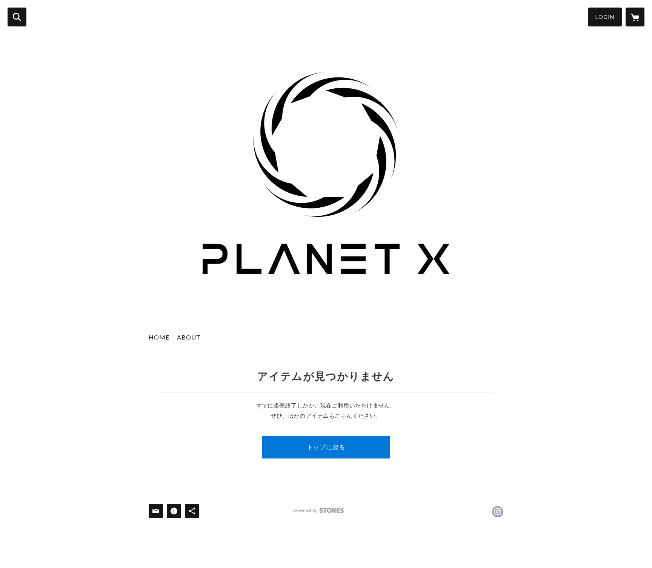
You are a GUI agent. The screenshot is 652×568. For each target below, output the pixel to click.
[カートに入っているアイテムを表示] (635, 17)
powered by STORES (318, 510)
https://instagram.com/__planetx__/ (497, 511)
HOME (159, 337)
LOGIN (604, 17)
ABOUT (189, 337)
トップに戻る (326, 447)
